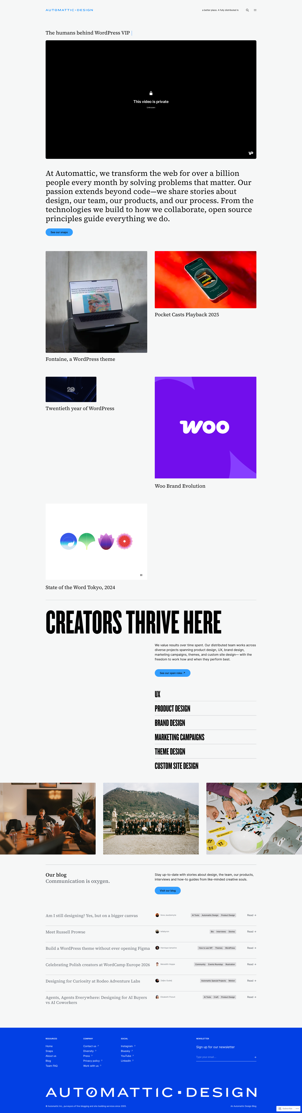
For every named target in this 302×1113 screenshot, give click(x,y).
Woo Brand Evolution (180, 485)
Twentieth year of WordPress (80, 408)
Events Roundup (215, 964)
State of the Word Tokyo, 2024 (80, 587)
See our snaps (59, 232)
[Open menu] (255, 10)
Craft (216, 997)
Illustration (230, 964)
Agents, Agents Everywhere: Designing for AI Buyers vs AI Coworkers (96, 1000)
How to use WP (205, 948)
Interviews (221, 931)
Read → (251, 915)
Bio (212, 931)
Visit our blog (168, 890)
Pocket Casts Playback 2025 (187, 314)
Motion (232, 981)
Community (200, 964)
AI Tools (195, 915)
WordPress (230, 948)
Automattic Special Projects (213, 981)
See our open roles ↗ (172, 673)
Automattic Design (210, 915)
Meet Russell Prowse (65, 932)
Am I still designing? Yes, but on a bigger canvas (92, 915)
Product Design (228, 915)
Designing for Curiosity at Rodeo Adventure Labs (93, 981)
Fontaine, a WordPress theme (80, 359)
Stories (232, 931)
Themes (218, 948)
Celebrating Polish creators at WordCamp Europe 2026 (98, 964)
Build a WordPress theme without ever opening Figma (98, 948)
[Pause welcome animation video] (141, 575)
